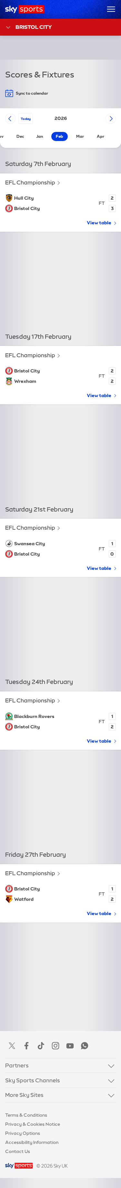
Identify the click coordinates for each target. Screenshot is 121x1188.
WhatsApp (84, 1046)
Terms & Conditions (26, 1115)
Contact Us (17, 1151)
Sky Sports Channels (32, 1080)
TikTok (41, 1046)
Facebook (26, 1046)
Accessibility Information (31, 1142)
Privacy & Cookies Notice (32, 1124)
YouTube (70, 1046)
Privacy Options (22, 1133)
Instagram (55, 1046)
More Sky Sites (24, 1095)
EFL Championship (30, 182)
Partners (17, 1065)
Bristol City (33, 26)
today (26, 118)
